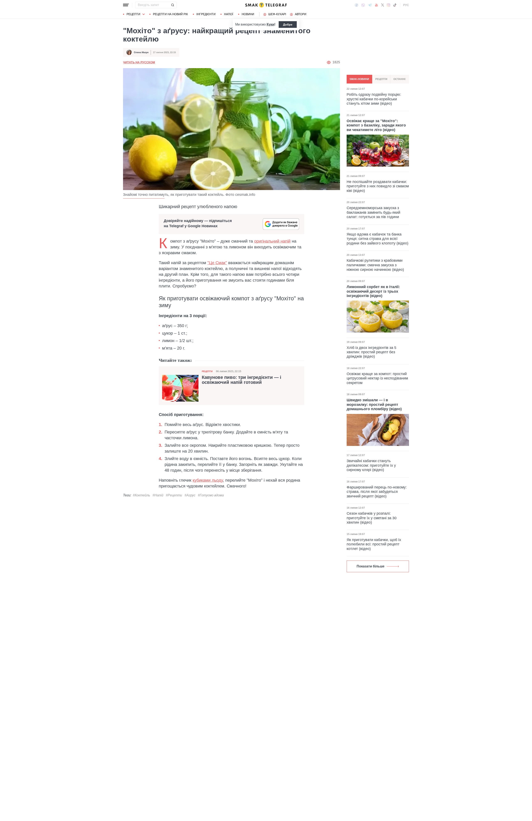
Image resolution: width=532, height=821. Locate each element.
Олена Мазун (141, 52)
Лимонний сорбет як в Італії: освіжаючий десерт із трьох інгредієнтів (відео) (373, 291)
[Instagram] (388, 5)
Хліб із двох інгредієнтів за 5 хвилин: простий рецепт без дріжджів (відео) (371, 351)
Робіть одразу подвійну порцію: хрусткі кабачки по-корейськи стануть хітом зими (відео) (374, 98)
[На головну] (266, 5)
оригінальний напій (272, 241)
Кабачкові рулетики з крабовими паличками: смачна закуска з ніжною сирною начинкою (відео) (375, 264)
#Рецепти (174, 495)
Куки (270, 24)
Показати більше (370, 566)
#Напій (158, 495)
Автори (300, 14)
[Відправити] (172, 5)
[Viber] (363, 5)
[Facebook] (356, 5)
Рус (406, 5)
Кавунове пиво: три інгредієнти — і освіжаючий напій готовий (241, 380)
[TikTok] (395, 5)
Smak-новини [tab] (359, 79)
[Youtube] (376, 5)
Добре (287, 24)
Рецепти (133, 14)
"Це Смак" (217, 262)
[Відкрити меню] (125, 5)
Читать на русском (139, 62)
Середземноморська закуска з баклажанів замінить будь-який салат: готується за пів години (373, 212)
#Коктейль (141, 495)
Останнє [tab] (399, 79)
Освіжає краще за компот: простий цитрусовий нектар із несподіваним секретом (377, 378)
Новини (248, 14)
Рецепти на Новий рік (170, 14)
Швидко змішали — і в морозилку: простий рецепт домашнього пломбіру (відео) (374, 404)
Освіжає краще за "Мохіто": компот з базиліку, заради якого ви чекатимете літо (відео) (376, 125)
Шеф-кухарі (277, 14)
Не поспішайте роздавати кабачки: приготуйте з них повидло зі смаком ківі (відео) (378, 186)
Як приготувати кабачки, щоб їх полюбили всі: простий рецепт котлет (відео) (374, 544)
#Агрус (190, 495)
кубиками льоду (208, 480)
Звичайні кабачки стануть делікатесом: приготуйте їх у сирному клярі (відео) (371, 465)
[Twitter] (382, 5)
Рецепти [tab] (381, 79)
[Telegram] (370, 5)
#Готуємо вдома (211, 495)
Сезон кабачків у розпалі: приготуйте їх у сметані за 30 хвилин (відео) (372, 517)
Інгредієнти (206, 14)
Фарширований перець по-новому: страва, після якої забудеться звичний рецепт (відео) (377, 491)
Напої (228, 14)
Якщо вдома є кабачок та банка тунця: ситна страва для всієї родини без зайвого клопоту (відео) (377, 238)
